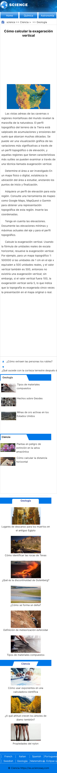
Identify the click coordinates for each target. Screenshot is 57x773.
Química (28, 15)
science (11, 22)
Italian (22, 756)
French (8, 756)
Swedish (8, 760)
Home (9, 15)
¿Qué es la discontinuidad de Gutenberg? (25, 580)
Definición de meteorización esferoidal (25, 629)
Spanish (36, 756)
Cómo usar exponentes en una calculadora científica (25, 689)
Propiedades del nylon (25, 743)
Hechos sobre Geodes (30, 398)
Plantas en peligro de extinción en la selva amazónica (28, 447)
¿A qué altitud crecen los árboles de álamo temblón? (25, 717)
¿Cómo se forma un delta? (25, 605)
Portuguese (51, 756)
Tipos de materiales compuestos (25, 654)
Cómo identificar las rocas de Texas (25, 555)
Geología (42, 22)
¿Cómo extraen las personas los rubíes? (30, 361)
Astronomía (47, 15)
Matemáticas (36, 760)
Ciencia (24, 22)
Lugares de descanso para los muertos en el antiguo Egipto (26, 528)
